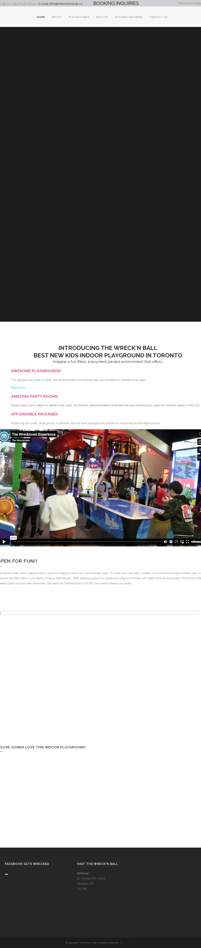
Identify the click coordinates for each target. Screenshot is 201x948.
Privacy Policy (128, 942)
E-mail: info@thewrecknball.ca (60, 4)
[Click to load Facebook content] (6, 874)
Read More (18, 387)
